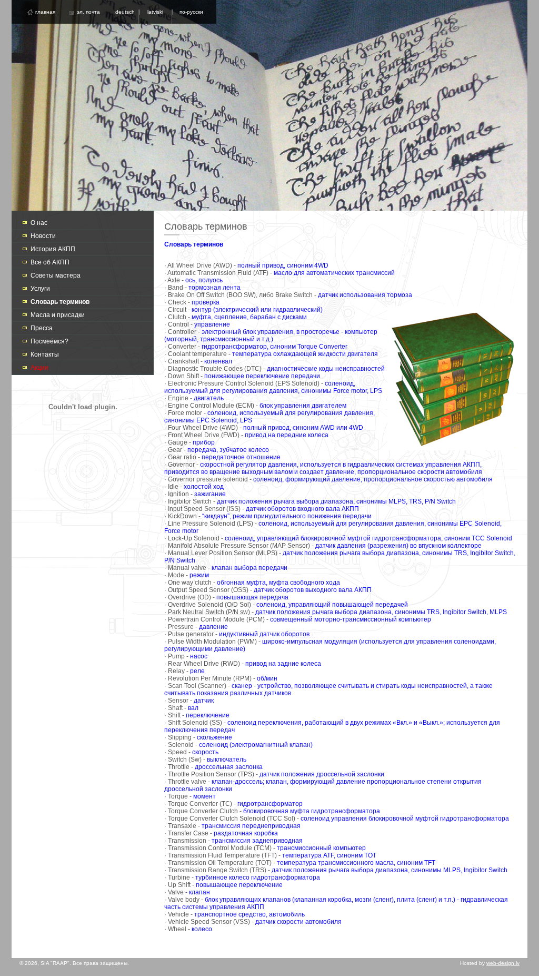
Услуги (40, 288)
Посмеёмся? (49, 341)
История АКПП (53, 249)
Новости (43, 236)
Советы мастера (56, 275)
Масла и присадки (58, 315)
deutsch (125, 12)
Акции (39, 367)
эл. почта (88, 12)
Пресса (42, 328)
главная (45, 12)
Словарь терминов (60, 301)
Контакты (45, 354)
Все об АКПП (50, 262)
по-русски (191, 12)
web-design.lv (503, 963)
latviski (155, 12)
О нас (39, 222)
